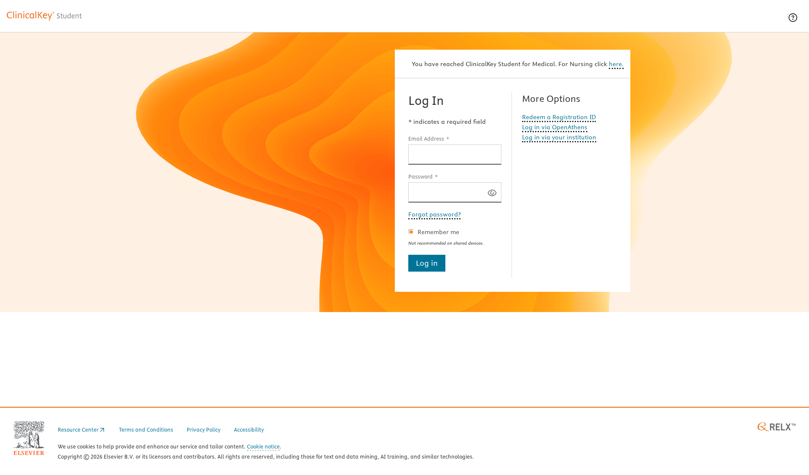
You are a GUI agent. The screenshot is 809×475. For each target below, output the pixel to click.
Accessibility (249, 429)
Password (420, 176)
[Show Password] (492, 192)
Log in (427, 263)
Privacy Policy (203, 429)
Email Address (426, 138)
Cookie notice (263, 447)
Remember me (438, 232)
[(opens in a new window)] (777, 426)
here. (616, 64)
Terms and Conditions (146, 429)
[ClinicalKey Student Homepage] (45, 20)
